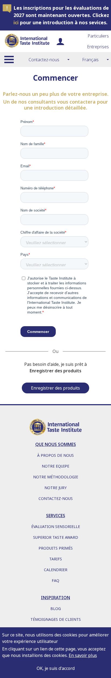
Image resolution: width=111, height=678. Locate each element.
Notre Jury (55, 487)
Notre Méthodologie (55, 476)
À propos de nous (55, 455)
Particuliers (98, 36)
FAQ (55, 580)
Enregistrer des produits (55, 388)
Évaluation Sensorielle (55, 526)
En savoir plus (83, 655)
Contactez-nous (44, 60)
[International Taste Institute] (27, 41)
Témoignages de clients (55, 619)
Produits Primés (56, 548)
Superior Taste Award (55, 537)
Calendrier (55, 569)
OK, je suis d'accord (56, 668)
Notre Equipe (55, 466)
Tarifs (55, 558)
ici (16, 22)
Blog (55, 608)
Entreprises (98, 47)
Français (90, 60)
